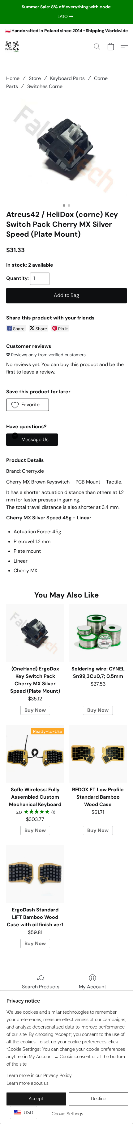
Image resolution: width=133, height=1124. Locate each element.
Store (35, 78)
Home (12, 78)
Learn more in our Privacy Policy (39, 1075)
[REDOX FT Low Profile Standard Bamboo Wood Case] (98, 754)
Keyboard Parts (67, 78)
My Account (92, 986)
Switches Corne (44, 86)
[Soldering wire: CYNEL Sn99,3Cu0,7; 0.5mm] (98, 633)
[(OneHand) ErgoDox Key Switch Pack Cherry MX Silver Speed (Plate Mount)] (35, 633)
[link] (66, 16)
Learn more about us (27, 1083)
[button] (12, 46)
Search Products (40, 986)
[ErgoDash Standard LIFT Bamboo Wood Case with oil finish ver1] (35, 874)
